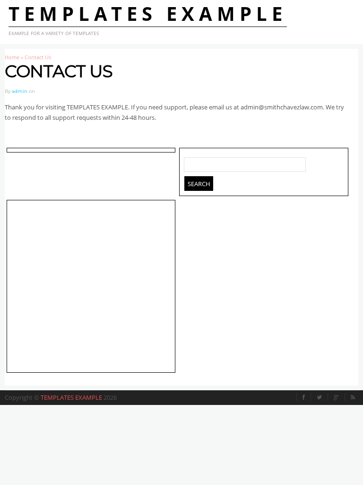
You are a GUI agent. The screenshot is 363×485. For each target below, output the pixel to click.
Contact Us (58, 71)
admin (19, 91)
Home (12, 57)
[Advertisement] (89, 288)
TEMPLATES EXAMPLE (148, 13)
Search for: (191, 162)
